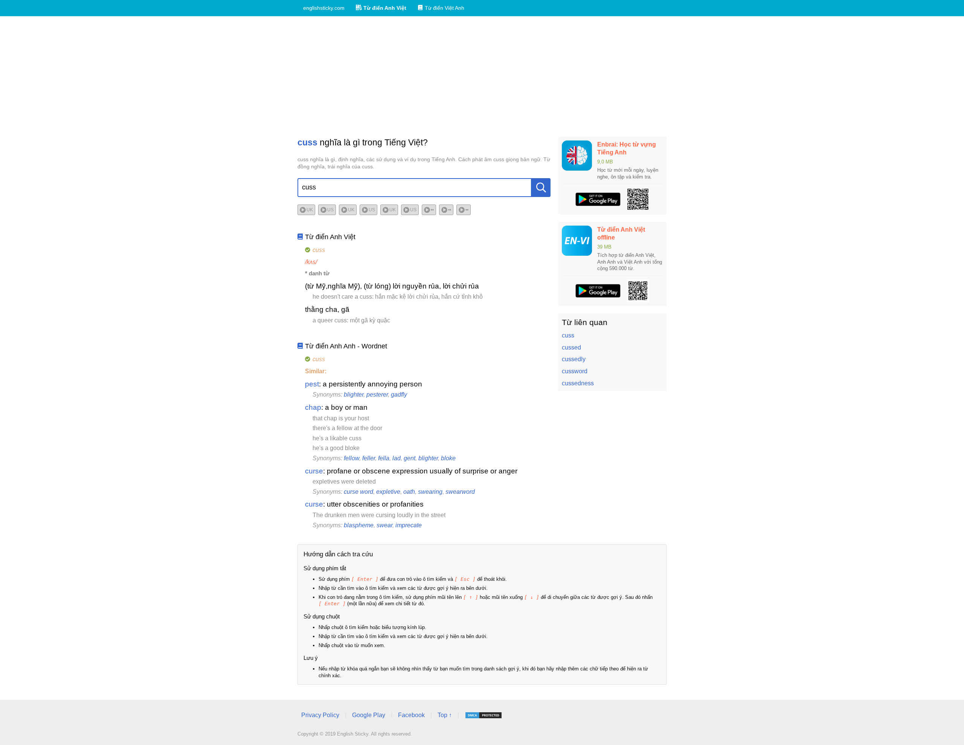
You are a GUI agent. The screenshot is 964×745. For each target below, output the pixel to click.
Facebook (411, 715)
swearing (430, 492)
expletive (388, 492)
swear (384, 525)
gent (409, 458)
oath (409, 492)
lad (396, 458)
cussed (571, 347)
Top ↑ (445, 715)
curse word (358, 492)
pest (312, 384)
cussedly (574, 359)
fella (383, 458)
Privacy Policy (320, 715)
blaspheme (359, 525)
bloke (448, 458)
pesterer (377, 394)
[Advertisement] (482, 76)
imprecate (408, 525)
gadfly (399, 394)
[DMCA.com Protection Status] (483, 715)
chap (313, 407)
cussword (574, 371)
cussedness (578, 383)
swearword (460, 492)
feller (368, 458)
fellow (351, 458)
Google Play (368, 715)
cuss (568, 335)
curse (314, 471)
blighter (353, 394)
